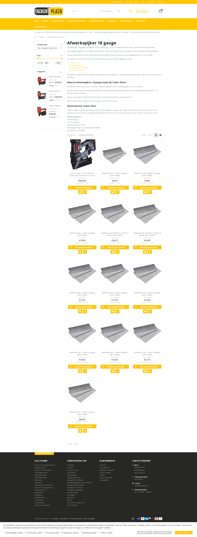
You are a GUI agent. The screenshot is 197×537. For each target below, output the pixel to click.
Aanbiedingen (40, 27)
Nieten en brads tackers (43, 470)
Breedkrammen (72, 493)
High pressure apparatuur (44, 488)
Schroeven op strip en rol (76, 503)
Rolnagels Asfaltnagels (75, 490)
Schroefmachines (96, 21)
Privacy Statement (75, 518)
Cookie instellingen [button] (145, 532)
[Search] (118, 11)
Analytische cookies (70, 533)
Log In (160, 2)
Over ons (128, 2)
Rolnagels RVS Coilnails (75, 480)
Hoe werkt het (105, 468)
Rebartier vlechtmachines (44, 485)
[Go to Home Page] (35, 37)
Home (37, 21)
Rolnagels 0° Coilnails (74, 488)
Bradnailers (39, 495)
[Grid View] (156, 135)
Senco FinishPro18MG (79, 68)
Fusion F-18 (75, 63)
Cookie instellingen (89, 518)
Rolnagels (112, 21)
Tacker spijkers (72, 505)
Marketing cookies (89, 533)
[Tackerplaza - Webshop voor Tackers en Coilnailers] (49, 11)
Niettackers (39, 480)
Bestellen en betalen (107, 470)
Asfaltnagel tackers (41, 473)
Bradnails (70, 498)
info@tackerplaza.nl (141, 486)
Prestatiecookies (52, 533)
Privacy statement (106, 478)
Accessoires (140, 21)
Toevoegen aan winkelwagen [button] (83, 188)
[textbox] (49, 48)
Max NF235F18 (76, 65)
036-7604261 (138, 479)
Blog (137, 2)
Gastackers (38, 483)
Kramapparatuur (40, 490)
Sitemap (55, 518)
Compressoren (126, 21)
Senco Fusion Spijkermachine (45, 465)
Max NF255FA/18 (77, 70)
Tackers (44, 21)
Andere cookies (107, 533)
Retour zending (105, 473)
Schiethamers (39, 503)
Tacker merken (58, 21)
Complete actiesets (74, 478)
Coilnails (70, 468)
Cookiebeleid (104, 480)
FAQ (143, 2)
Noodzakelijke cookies (14, 533)
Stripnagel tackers (41, 475)
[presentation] (60, 72)
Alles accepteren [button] (184, 533)
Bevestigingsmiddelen (76, 21)
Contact (151, 2)
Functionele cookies (34, 533)
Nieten (69, 500)
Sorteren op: (71, 135)
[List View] (160, 135)
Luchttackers (39, 500)
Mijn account (117, 2)
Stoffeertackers (40, 498)
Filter (58, 63)
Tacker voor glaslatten (42, 505)
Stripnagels (71, 495)
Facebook (133, 519)
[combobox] (49, 48)
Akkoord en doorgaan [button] (162, 532)
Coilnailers (71, 465)
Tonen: (143, 135)
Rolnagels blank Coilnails (75, 485)
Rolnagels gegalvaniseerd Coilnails (79, 483)
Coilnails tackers (40, 468)
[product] (82, 154)
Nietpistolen (39, 493)
